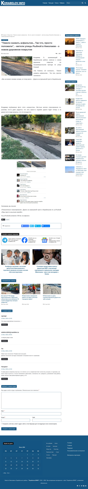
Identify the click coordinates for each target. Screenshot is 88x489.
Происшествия (50, 452)
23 (32, 465)
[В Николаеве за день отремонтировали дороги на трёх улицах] (52, 289)
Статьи (57, 3)
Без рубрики (49, 443)
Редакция (70, 448)
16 (32, 461)
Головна (69, 442)
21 (22, 465)
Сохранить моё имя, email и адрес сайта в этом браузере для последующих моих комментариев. (30, 423)
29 (27, 468)
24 (38, 465)
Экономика (49, 458)
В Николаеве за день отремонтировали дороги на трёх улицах (51, 297)
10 (38, 458)
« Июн (4, 473)
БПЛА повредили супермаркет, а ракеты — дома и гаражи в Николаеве (81, 42)
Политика (56, 449)
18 (5, 465)
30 (32, 468)
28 (22, 468)
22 (27, 465)
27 (16, 468)
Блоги (56, 443)
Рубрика (62, 3)
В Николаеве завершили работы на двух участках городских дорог (29, 297)
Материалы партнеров (73, 455)
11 (5, 461)
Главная (45, 3)
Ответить (4, 324)
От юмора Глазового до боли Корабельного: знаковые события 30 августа (81, 158)
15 (27, 461)
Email (3, 417)
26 (11, 468)
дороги (7, 219)
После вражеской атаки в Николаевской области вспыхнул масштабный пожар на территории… (81, 118)
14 (22, 461)
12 (11, 461)
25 (5, 468)
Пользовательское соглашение (76, 450)
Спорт (57, 452)
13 (16, 461)
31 (38, 468)
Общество (9, 35)
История (48, 446)
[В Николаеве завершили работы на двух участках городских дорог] (31, 289)
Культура (55, 446)
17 (38, 461)
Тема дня (51, 3)
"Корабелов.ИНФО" (33, 480)
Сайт (33, 417)
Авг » (8, 473)
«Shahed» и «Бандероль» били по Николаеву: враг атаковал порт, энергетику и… (81, 170)
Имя (2, 411)
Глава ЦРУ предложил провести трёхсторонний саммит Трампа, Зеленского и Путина (80, 145)
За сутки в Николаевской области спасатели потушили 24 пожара (81, 131)
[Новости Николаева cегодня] (13, 3)
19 (11, 465)
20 (16, 465)
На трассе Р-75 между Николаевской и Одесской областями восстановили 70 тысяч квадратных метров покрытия (10, 299)
